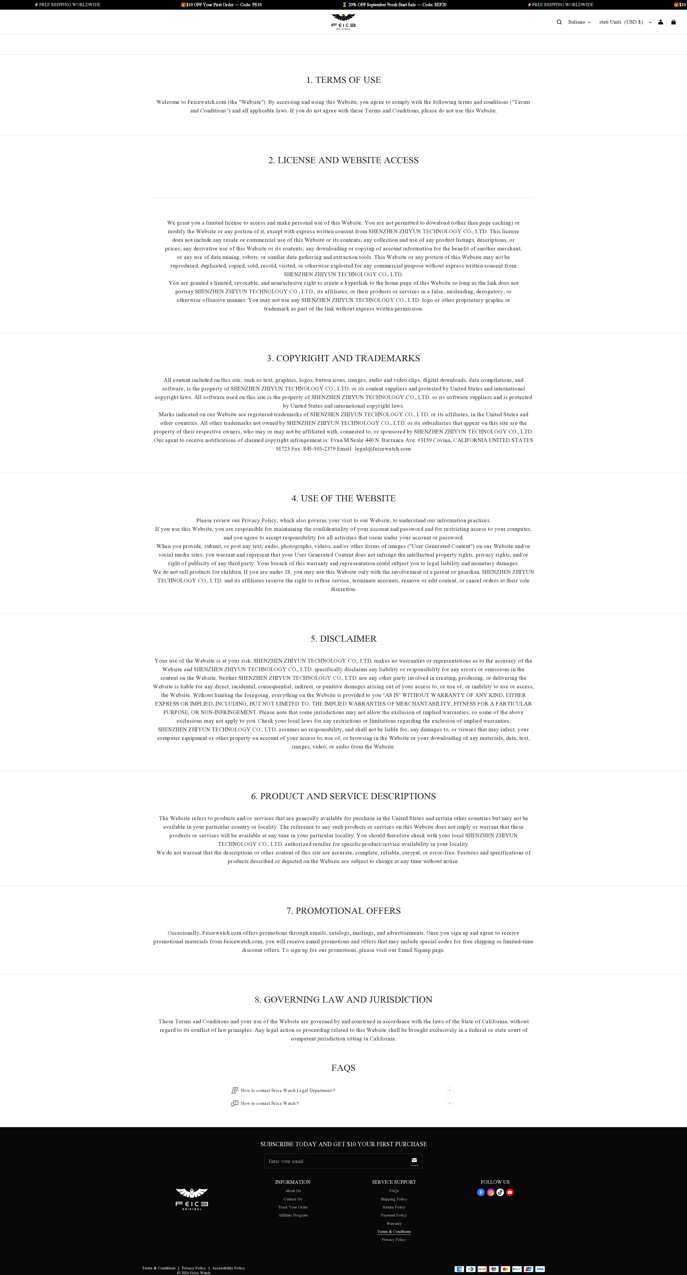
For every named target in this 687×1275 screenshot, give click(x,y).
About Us (293, 1190)
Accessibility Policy (228, 1267)
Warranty (394, 1223)
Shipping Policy (394, 1198)
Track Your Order (293, 1206)
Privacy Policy (394, 1239)
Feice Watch (200, 1272)
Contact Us (293, 1198)
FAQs (394, 1190)
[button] (559, 22)
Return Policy (394, 1206)
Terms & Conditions (394, 1231)
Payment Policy (394, 1214)
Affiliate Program (293, 1214)
